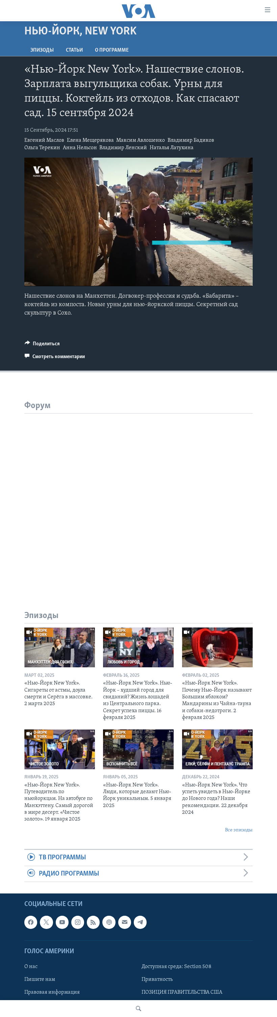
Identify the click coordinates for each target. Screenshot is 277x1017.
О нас (30, 966)
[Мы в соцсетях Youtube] (62, 922)
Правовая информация (52, 992)
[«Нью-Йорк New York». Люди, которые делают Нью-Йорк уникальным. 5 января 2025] (138, 749)
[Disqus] (138, 497)
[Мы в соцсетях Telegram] (140, 922)
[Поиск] (138, 1008)
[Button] (42, 345)
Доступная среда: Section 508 (176, 966)
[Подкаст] (108, 922)
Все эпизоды (239, 830)
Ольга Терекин (42, 148)
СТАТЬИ (74, 50)
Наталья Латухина (172, 148)
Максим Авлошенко (140, 140)
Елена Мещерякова (90, 140)
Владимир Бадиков (191, 140)
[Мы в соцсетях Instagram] (77, 922)
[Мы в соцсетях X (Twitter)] (46, 922)
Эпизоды (42, 50)
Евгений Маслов (44, 140)
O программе (112, 50)
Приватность (157, 979)
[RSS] (93, 922)
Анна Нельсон (80, 148)
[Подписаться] (124, 922)
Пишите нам (39, 979)
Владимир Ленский (123, 148)
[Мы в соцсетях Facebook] (30, 922)
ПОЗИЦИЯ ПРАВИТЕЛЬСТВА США (182, 992)
